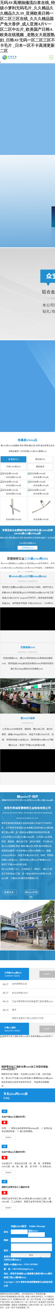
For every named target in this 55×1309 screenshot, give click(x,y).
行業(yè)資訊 (12, 1029)
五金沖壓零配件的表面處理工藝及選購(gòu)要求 (32, 1005)
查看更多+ (9, 892)
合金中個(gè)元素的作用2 (14, 1117)
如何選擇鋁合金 (19, 984)
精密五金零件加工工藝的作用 (15, 1187)
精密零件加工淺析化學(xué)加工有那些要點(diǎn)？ (24, 1068)
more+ (9, 1137)
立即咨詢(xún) (27, 548)
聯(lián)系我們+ (31, 893)
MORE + (47, 974)
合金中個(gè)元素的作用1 (14, 1152)
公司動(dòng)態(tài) (13, 974)
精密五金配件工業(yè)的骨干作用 (27, 1018)
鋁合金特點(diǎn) (20, 993)
